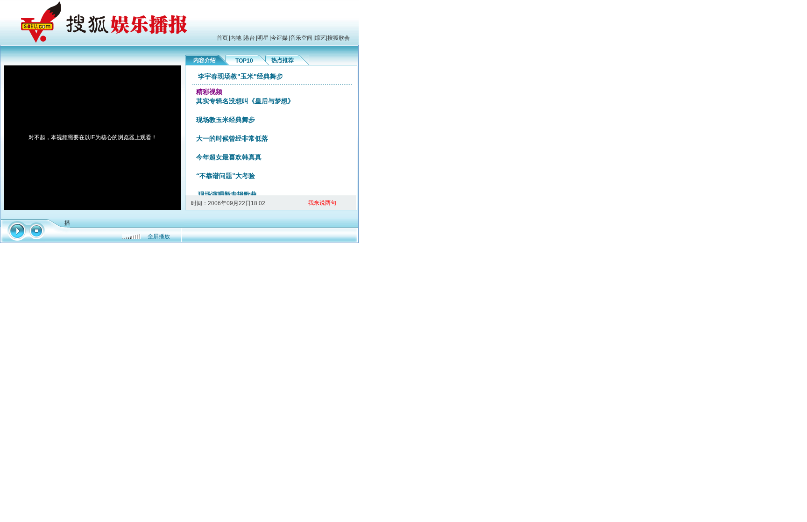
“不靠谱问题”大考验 (225, 175)
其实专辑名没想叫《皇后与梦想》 (245, 101)
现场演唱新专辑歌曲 (227, 194)
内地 (235, 38)
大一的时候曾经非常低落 (232, 138)
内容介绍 (204, 60)
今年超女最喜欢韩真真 (229, 157)
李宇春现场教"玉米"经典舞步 (240, 76)
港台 (249, 38)
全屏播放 (159, 236)
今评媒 (279, 38)
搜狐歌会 (338, 38)
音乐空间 (301, 38)
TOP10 (244, 60)
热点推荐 (282, 60)
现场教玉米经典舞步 (225, 119)
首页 (222, 38)
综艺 (320, 38)
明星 (263, 38)
